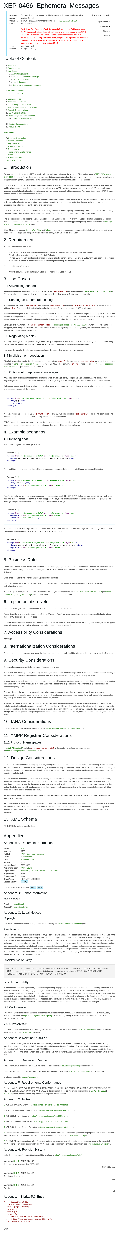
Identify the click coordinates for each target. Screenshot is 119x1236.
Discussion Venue (15, 149)
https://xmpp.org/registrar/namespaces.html (22, 751)
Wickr (34, 230)
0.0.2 (16, 1173)
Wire (39, 230)
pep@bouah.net (20, 904)
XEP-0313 (44, 871)
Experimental (26, 857)
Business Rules (14, 99)
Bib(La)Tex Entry (14, 160)
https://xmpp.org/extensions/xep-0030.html (49, 1116)
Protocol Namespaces (22, 118)
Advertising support (20, 74)
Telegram (49, 230)
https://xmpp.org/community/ (79, 1071)
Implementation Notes (17, 102)
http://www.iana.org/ (78, 1136)
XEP (23, 848)
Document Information (17, 138)
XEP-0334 (53, 871)
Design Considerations (18, 124)
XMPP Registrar (14, 748)
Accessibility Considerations (19, 105)
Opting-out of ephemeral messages (27, 85)
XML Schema (14, 127)
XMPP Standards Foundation (33, 854)
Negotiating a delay (21, 79)
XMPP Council (27, 868)
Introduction (13, 65)
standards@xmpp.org (71, 1066)
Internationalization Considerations (22, 107)
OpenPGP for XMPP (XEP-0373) (86, 592)
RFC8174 (8, 1094)
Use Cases (12, 71)
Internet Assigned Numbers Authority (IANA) (63, 728)
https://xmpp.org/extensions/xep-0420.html (56, 1127)
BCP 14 (94, 1091)
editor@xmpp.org (29, 1077)
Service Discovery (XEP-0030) (97, 291)
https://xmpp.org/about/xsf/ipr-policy (37, 1016)
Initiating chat (18, 93)
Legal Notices (14, 144)
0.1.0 (16, 1161)
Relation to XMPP (15, 146)
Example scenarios (16, 91)
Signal (28, 230)
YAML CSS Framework (86, 1030)
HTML (24, 882)
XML (33, 887)
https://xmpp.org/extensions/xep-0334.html (56, 1110)
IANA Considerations (17, 113)
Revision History (15, 158)
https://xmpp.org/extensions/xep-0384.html (50, 1105)
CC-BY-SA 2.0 (28, 1032)
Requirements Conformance (19, 152)
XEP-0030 (34, 871)
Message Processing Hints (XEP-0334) (70, 325)
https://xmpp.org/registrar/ (98, 1144)
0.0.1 (16, 1185)
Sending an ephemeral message (26, 77)
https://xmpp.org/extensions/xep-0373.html (51, 1122)
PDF (40, 887)
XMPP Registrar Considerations (22, 116)
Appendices (9, 132)
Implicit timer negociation (23, 82)
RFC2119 (102, 1091)
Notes (10, 155)
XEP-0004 (25, 871)
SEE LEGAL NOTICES (68, 21)
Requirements (14, 68)
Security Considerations (18, 110)
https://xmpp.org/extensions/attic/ (68, 1155)
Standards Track (27, 860)
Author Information (15, 141)
